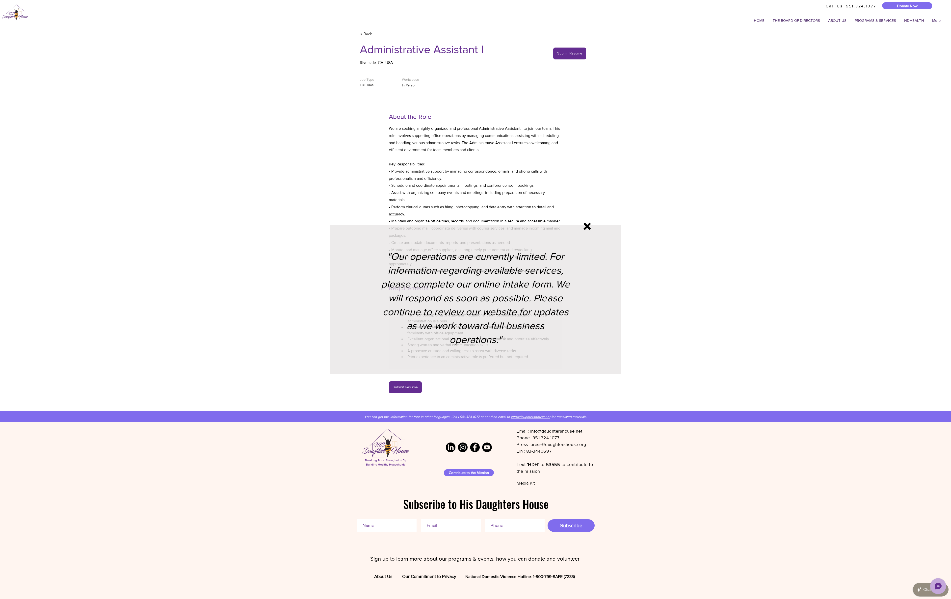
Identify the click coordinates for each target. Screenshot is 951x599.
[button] (587, 226)
